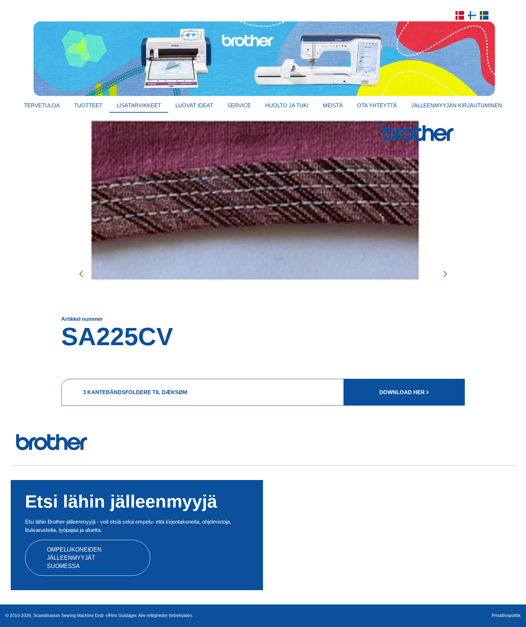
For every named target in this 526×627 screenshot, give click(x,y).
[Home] (263, 58)
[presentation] (81, 274)
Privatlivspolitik (506, 615)
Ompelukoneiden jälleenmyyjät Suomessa (74, 558)
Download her (402, 392)
